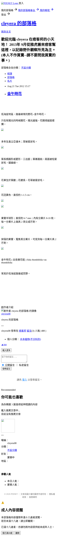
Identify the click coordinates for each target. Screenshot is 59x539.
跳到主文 (6, 31)
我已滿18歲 (7, 533)
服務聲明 (33, 497)
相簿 (9, 73)
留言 (29, 331)
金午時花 (14, 94)
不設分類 (26, 67)
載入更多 (6, 350)
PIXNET (14, 494)
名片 (9, 81)
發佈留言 (6, 369)
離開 (17, 533)
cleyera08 (5, 313)
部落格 (11, 77)
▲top (4, 344)
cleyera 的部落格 (18, 23)
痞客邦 (22, 331)
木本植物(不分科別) (30, 339)
